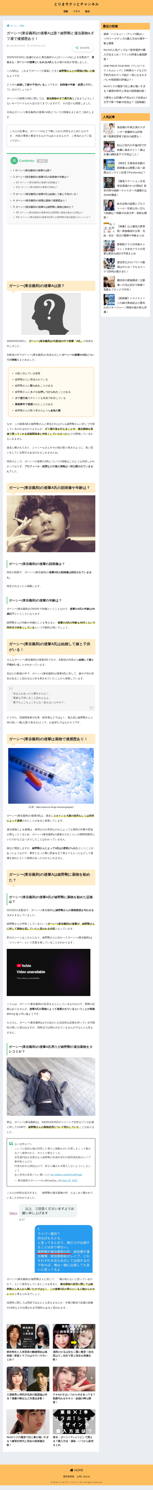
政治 (87, 11)
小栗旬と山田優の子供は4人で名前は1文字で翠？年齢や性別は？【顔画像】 (125, 100)
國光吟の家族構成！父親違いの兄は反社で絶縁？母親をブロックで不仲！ (124, 285)
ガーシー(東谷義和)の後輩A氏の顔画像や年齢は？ (41, 176)
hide (42, 161)
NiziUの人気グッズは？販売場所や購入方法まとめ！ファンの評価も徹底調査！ (125, 54)
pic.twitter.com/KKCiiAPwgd (66, 1174)
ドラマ (76, 11)
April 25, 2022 (69, 1180)
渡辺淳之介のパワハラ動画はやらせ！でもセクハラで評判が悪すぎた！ (124, 267)
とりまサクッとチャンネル (76, 4)
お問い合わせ (83, 1476)
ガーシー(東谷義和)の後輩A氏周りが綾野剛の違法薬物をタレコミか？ (53, 217)
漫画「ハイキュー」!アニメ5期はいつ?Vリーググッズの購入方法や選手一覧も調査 (125, 39)
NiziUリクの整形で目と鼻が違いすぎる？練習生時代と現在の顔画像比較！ (125, 88)
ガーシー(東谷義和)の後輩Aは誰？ (32, 170)
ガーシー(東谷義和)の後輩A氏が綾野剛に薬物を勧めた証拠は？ (49, 212)
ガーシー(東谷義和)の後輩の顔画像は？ (37, 182)
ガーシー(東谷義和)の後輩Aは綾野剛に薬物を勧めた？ (43, 207)
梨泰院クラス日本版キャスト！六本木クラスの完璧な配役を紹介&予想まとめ (124, 249)
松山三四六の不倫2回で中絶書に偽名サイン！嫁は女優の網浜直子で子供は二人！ (125, 150)
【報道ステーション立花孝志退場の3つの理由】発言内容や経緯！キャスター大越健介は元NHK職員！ (125, 188)
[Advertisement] (51, 251)
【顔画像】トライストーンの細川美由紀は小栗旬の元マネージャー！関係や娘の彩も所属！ (125, 305)
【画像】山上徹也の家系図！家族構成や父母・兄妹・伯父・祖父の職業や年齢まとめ (124, 231)
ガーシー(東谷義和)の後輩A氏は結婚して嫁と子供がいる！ (46, 194)
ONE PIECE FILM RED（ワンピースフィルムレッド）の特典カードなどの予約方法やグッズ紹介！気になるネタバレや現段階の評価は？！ (125, 73)
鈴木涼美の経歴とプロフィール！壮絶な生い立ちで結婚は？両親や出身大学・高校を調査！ (125, 210)
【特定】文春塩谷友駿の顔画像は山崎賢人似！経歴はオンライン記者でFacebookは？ (124, 168)
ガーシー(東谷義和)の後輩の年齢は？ (37, 187)
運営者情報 (68, 1476)
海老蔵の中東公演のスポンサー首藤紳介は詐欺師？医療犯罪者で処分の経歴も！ (124, 132)
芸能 (66, 11)
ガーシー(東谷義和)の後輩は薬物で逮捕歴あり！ (40, 200)
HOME (78, 1470)
